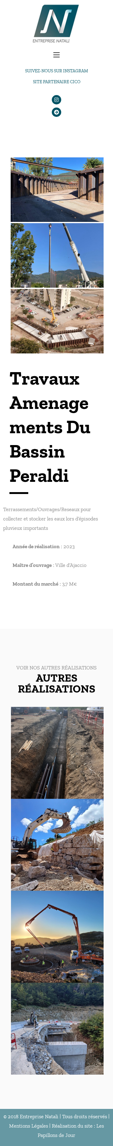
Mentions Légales (28, 1126)
